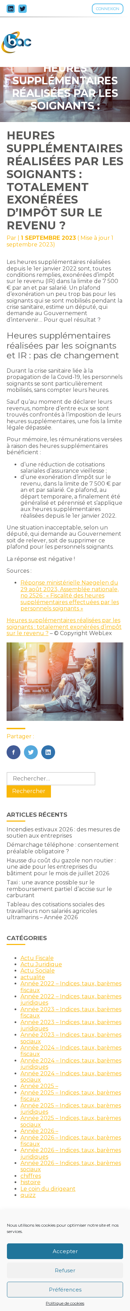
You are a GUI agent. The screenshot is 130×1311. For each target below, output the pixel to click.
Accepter (65, 1251)
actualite (32, 977)
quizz (28, 1195)
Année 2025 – (39, 1086)
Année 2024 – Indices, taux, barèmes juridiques (70, 1063)
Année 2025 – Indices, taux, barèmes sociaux (70, 1121)
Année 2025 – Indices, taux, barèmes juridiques (70, 1108)
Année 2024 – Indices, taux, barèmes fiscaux (70, 1050)
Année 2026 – (39, 1131)
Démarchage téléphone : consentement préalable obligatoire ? (63, 847)
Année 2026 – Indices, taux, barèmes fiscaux (70, 1140)
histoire (30, 1182)
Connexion (107, 8)
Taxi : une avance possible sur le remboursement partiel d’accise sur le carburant (59, 889)
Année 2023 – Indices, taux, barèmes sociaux (70, 1037)
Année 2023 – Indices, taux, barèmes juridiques (70, 1025)
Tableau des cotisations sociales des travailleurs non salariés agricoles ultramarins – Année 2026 (55, 911)
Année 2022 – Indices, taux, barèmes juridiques (70, 999)
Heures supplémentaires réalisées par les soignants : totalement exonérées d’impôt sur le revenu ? (64, 627)
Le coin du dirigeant (48, 1189)
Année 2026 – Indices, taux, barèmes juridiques (70, 1153)
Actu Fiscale (37, 958)
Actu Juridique (41, 964)
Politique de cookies (65, 1303)
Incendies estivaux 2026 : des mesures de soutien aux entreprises (63, 832)
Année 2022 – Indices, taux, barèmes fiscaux (70, 986)
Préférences (65, 1289)
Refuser (65, 1270)
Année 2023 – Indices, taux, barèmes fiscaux (70, 1012)
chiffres (30, 1176)
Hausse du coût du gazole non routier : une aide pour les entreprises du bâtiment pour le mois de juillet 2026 (61, 867)
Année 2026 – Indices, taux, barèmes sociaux (70, 1166)
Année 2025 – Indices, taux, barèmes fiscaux (70, 1095)
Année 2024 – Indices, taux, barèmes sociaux (70, 1076)
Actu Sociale (37, 970)
